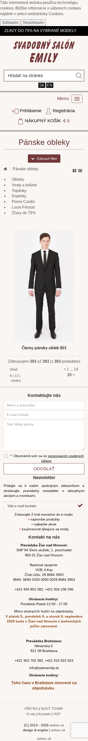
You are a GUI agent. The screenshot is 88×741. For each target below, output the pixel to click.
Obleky (18, 179)
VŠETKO (31, 709)
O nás (31, 714)
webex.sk (57, 725)
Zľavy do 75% (24, 213)
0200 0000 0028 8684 (49, 579)
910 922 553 (63, 660)
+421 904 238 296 (59, 589)
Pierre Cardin (23, 202)
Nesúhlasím (33, 22)
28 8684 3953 (53, 575)
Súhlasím (10, 22)
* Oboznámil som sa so (46, 458)
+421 (19, 660)
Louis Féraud (23, 207)
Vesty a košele (24, 185)
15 (69, 375)
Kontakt (44, 714)
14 (76, 369)
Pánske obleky (25, 169)
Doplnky (19, 196)
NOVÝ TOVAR (52, 709)
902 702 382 (33, 660)
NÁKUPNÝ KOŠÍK (46, 120)
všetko (16, 380)
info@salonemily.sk (44, 668)
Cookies (56, 14)
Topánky (19, 191)
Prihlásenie (31, 110)
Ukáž (11, 369)
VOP (56, 714)
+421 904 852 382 (29, 589)
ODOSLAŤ (44, 468)
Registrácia (63, 110)
